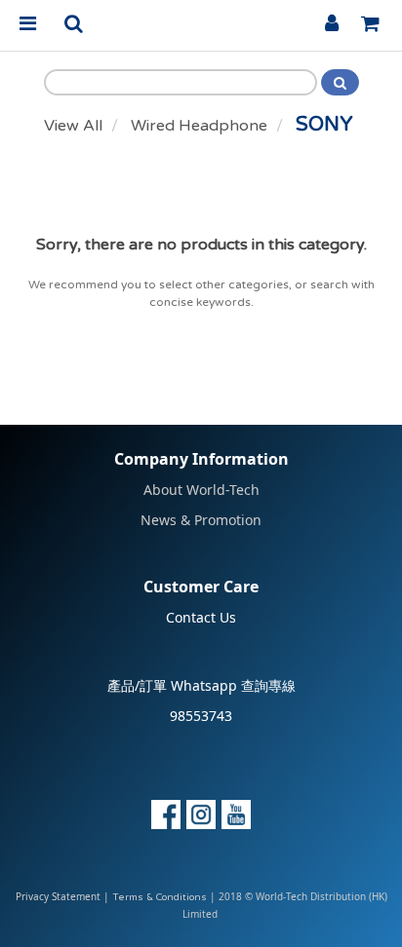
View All (73, 125)
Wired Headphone (199, 125)
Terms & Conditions (159, 897)
